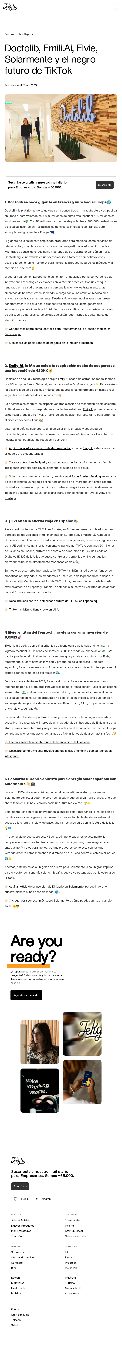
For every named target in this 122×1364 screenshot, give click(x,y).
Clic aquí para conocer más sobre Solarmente (39, 900)
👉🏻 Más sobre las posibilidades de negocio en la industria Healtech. (49, 342)
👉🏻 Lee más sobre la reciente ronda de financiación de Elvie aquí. (47, 742)
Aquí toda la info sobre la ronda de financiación (40, 448)
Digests (28, 34)
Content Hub (13, 34)
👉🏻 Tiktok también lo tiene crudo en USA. (32, 609)
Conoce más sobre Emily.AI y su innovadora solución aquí (47, 462)
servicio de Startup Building (82, 476)
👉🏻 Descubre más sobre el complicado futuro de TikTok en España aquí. (52, 601)
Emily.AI (63, 379)
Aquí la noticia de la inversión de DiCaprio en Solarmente (46, 886)
